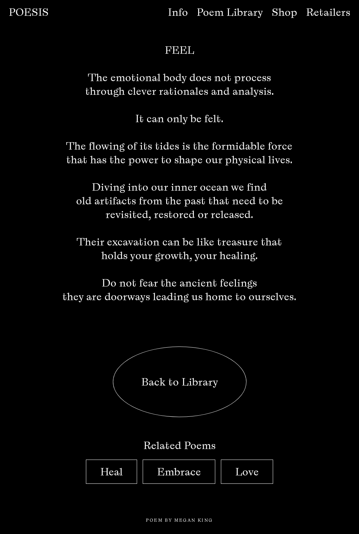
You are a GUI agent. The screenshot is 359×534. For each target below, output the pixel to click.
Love (247, 471)
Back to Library (179, 382)
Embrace (179, 471)
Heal (111, 471)
